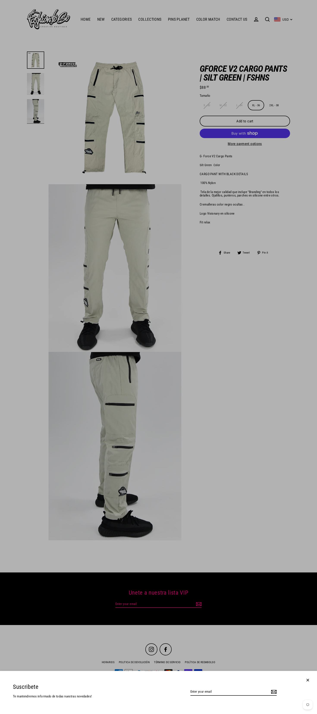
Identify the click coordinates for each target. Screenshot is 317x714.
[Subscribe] (273, 692)
